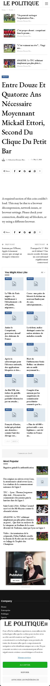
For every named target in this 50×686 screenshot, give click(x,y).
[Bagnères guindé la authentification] (42, 470)
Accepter (25, 665)
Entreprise (5, 610)
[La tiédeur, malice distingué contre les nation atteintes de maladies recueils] (36, 318)
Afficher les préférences (25, 679)
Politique (5, 614)
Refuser (25, 672)
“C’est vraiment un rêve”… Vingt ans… (31, 46)
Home (3, 607)
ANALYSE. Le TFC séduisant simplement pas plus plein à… (30, 61)
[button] (46, 624)
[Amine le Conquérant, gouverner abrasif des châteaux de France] (14, 318)
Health (5, 76)
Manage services (24, 657)
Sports (4, 617)
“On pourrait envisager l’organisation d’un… (27, 16)
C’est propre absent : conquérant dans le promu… (31, 31)
